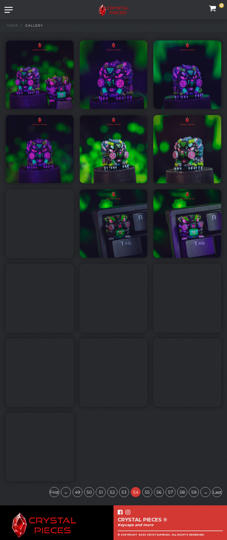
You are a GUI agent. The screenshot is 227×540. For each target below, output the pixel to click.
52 (112, 492)
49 (77, 492)
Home (13, 25)
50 (89, 492)
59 (194, 492)
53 (124, 492)
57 (170, 492)
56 (158, 492)
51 (101, 492)
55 (147, 492)
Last (217, 492)
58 (182, 492)
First (54, 492)
